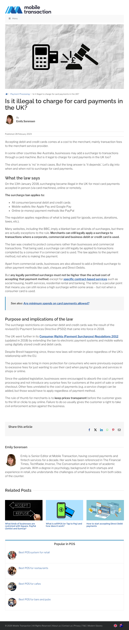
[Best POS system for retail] (12, 552)
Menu (15, 18)
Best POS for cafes (30, 583)
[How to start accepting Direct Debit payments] (105, 501)
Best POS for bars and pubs (35, 599)
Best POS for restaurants (33, 568)
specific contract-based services (85, 279)
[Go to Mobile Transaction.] (7, 94)
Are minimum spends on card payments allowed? (56, 303)
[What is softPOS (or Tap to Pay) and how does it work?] (64, 501)
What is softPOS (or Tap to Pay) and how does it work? (64, 524)
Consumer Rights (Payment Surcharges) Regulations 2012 (78, 336)
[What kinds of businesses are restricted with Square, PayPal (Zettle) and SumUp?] (23, 501)
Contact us (67, 625)
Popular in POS (64, 544)
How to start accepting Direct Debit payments (105, 524)
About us (56, 625)
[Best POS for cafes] (12, 583)
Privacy (77, 625)
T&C (84, 625)
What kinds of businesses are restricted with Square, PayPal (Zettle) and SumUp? (20, 526)
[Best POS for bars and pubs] (12, 599)
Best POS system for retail (34, 552)
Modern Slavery (95, 625)
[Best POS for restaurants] (12, 568)
